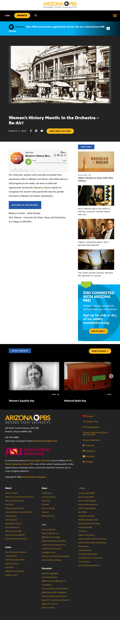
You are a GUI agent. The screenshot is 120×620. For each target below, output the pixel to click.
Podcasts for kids (48, 552)
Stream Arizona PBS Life (15, 535)
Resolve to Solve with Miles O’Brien (19, 497)
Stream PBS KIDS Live (50, 533)
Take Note (9, 567)
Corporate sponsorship (87, 554)
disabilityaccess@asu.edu (45, 441)
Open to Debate (48, 508)
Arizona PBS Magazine (87, 501)
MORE (99, 351)
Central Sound (11, 556)
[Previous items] (9, 376)
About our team (48, 608)
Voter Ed (45, 512)
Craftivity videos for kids (51, 548)
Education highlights (50, 573)
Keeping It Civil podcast (14, 571)
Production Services (86, 516)
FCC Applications (91, 427)
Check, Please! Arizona (14, 501)
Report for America (50, 604)
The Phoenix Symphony (14, 560)
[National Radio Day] (89, 363)
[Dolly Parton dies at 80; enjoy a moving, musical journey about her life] (96, 186)
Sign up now (97, 331)
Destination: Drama (13, 523)
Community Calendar (87, 508)
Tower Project (84, 562)
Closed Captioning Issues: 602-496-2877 (95, 433)
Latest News (47, 493)
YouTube (89, 456)
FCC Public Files (90, 421)
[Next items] (111, 376)
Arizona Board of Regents (34, 477)
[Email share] (43, 130)
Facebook (89, 445)
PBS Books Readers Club (88, 520)
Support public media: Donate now (92, 539)
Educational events (49, 577)
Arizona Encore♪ (12, 563)
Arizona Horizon (48, 497)
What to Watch (11, 493)
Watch (8, 488)
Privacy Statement (91, 440)
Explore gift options (86, 535)
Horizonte (46, 501)
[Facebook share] (32, 130)
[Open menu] (115, 15)
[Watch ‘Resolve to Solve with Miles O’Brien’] (96, 153)
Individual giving (84, 550)
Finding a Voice (11, 575)
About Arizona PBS (86, 497)
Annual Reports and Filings (89, 523)
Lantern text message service (53, 545)
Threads (89, 461)
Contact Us (82, 531)
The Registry (47, 585)
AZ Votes (45, 504)
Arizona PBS (27, 464)
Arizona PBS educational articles (55, 588)
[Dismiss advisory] (108, 28)
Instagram (90, 451)
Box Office (82, 512)
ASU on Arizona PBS (13, 531)
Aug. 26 (84, 175)
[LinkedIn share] (37, 130)
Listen (8, 547)
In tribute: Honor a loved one (90, 558)
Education (47, 568)
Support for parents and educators (56, 600)
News (44, 488)
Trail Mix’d (9, 504)
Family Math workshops (51, 560)
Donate (89, 416)
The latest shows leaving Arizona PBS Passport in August (95, 274)
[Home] (60, 4)
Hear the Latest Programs (15, 552)
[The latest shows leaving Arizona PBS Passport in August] (96, 251)
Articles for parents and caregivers (56, 556)
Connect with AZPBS (86, 493)
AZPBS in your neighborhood (53, 581)
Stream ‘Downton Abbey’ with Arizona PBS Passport (93, 243)
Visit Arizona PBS (85, 527)
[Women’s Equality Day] (34, 363)
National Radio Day (75, 400)
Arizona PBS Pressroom (88, 504)
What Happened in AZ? (14, 508)
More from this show (60, 131)
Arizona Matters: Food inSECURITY (19, 512)
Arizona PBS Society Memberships (92, 542)
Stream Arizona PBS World (16, 539)
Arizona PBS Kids (48, 529)
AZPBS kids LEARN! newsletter (54, 541)
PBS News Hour (48, 516)
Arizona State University (39, 460)
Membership (83, 546)
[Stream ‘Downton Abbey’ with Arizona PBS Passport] (96, 220)
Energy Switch (11, 516)
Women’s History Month (46, 187)
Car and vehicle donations (89, 565)
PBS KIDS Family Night (51, 537)
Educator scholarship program (54, 596)
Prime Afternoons (12, 527)
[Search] (35, 15)
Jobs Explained (11, 520)
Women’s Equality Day (21, 400)
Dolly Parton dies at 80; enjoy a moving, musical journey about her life (94, 212)
